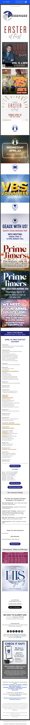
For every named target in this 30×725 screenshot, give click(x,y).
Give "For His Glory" (15, 607)
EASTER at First (15, 466)
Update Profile (12, 723)
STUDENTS (19, 684)
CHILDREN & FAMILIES (8, 684)
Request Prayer (15, 543)
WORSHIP (6, 687)
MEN (10, 686)
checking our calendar (20, 636)
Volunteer (13, 474)
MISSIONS (12, 687)
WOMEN (25, 684)
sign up (18, 694)
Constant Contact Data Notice (20, 723)
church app (18, 637)
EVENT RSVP (18, 688)
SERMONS (18, 687)
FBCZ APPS (15, 690)
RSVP (22, 346)
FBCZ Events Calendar (15, 487)
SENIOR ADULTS (16, 686)
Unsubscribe (6, 723)
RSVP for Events (15, 483)
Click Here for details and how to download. (15, 677)
